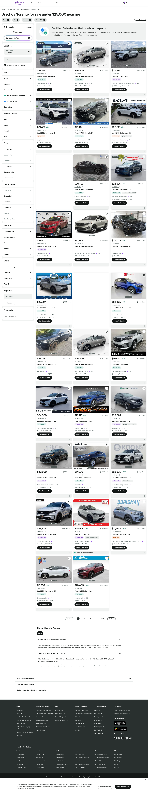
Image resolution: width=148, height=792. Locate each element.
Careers (74, 777)
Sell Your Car (59, 710)
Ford (57, 751)
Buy (32, 3)
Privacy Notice (32, 784)
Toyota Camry (21, 764)
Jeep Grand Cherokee (82, 757)
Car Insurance (79, 723)
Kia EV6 (116, 767)
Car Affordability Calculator (83, 713)
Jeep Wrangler (79, 754)
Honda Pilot (39, 764)
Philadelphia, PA (99, 727)
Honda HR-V (40, 767)
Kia (18, 9)
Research (48, 3)
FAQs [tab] (40, 633)
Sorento (23, 9)
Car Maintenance (80, 727)
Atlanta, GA (97, 723)
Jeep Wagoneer (80, 761)
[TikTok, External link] (115, 738)
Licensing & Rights (85, 777)
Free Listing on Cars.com (63, 717)
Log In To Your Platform (121, 713)
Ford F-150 (59, 761)
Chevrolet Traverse (101, 761)
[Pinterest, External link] (130, 738)
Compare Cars (40, 717)
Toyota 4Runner (21, 767)
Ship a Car (78, 717)
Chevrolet (98, 751)
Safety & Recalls (41, 723)
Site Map (77, 730)
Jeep (76, 751)
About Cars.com (38, 777)
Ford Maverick (60, 754)
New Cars (19, 713)
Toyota (19, 751)
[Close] (146, 779)
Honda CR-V (40, 754)
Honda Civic (39, 757)
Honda (38, 751)
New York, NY (98, 730)
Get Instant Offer (60, 713)
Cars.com (83, 784)
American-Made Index (43, 727)
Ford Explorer (60, 767)
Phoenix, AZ (98, 720)
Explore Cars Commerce (121, 710)
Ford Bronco (60, 757)
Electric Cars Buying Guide (25, 732)
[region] (74, 785)
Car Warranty (79, 720)
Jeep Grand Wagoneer (82, 764)
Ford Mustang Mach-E (62, 764)
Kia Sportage (118, 754)
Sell (39, 3)
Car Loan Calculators (81, 710)
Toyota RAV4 (20, 754)
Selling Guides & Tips (61, 720)
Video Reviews (40, 730)
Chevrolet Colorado (101, 767)
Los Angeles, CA (99, 717)
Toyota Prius (20, 757)
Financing (19, 735)
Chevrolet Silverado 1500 (102, 757)
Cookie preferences (105, 786)
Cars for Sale (11, 9)
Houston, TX (98, 713)
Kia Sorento (118, 757)
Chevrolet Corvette (101, 754)
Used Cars (20, 710)
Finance (58, 3)
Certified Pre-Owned (23, 717)
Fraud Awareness (100, 777)
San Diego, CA (98, 733)
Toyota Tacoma (21, 761)
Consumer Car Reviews (43, 710)
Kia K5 (116, 764)
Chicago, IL (97, 710)
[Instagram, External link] (126, 738)
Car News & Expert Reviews (44, 713)
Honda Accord (40, 761)
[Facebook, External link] (118, 738)
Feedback (112, 777)
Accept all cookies (123, 786)
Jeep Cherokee (80, 767)
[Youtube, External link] (122, 738)
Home (3, 9)
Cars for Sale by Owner (24, 720)
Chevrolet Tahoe (100, 764)
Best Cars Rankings (42, 720)
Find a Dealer (21, 723)
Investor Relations (61, 777)
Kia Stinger (117, 761)
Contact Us (49, 777)
